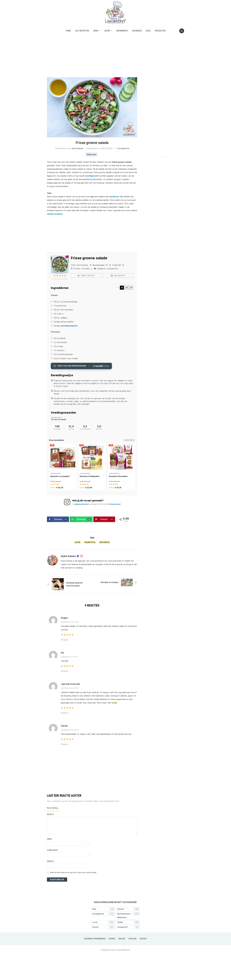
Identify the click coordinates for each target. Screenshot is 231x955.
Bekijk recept (91, 154)
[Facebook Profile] (78, 556)
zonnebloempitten (69, 326)
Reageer (64, 640)
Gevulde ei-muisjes (109, 582)
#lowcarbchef (115, 504)
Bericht (50, 814)
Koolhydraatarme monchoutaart (74, 584)
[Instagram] (81, 556)
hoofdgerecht (92, 176)
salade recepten (55, 214)
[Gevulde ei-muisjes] (127, 582)
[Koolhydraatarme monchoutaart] (58, 584)
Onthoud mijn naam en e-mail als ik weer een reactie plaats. (73, 872)
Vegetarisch (104, 542)
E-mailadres (52, 850)
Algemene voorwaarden (95, 939)
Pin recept (119, 275)
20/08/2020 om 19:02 (70, 730)
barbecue (114, 196)
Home (68, 30)
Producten (160, 30)
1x (122, 287)
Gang (95, 30)
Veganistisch (89, 542)
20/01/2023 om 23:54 (69, 622)
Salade (77, 542)
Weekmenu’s (122, 30)
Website (50, 861)
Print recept (87, 275)
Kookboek (137, 30)
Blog (148, 30)
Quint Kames (77, 148)
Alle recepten (82, 30)
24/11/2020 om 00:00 (69, 688)
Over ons (132, 939)
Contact (143, 939)
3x (131, 287)
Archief (122, 939)
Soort (107, 30)
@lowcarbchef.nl (81, 504)
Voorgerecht (123, 148)
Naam (49, 839)
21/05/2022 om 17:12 (69, 657)
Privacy (112, 939)
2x (127, 287)
